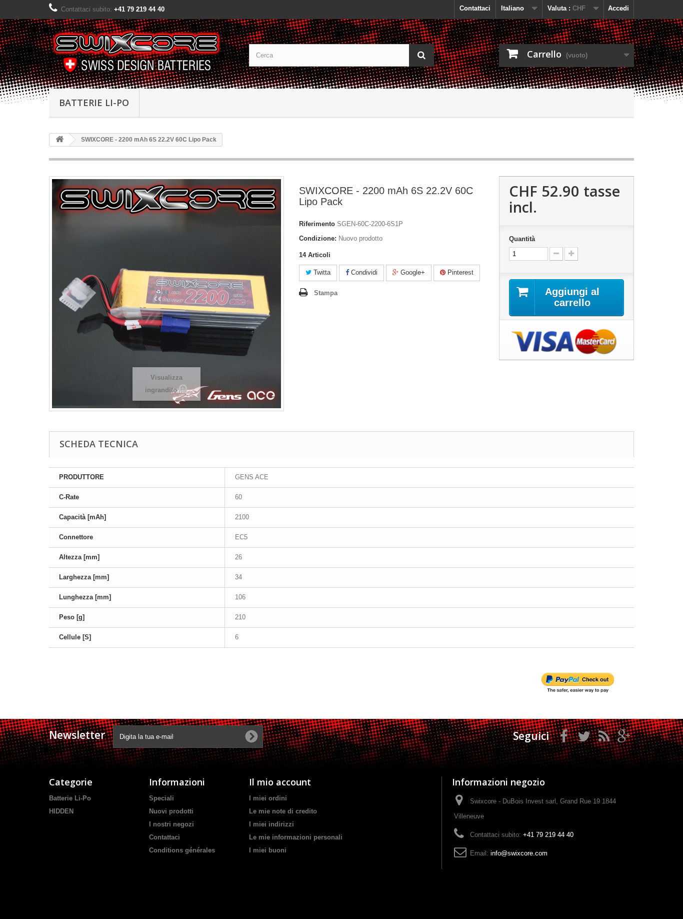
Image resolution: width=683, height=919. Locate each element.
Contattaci (475, 8)
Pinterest (460, 272)
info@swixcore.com (519, 853)
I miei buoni (267, 850)
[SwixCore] (141, 51)
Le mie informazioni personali (295, 837)
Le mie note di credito (283, 811)
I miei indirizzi (271, 824)
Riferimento (317, 224)
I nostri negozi (171, 824)
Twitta (321, 272)
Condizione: (317, 238)
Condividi (363, 272)
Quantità (522, 239)
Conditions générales (182, 850)
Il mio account (280, 782)
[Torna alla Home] (59, 140)
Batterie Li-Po (94, 103)
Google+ (411, 272)
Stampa (326, 293)
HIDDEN (61, 811)
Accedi (618, 8)
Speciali (161, 798)
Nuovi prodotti (171, 811)
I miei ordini (268, 798)
